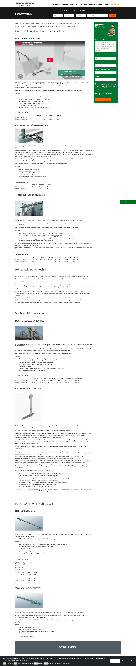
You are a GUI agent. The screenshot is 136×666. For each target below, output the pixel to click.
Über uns (65, 4)
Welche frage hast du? (102, 39)
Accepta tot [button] (115, 661)
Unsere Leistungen (95, 4)
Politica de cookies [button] (22, 660)
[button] (4, 663)
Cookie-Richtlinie (100, 95)
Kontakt (106, 4)
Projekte (73, 4)
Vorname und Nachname (103, 69)
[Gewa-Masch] (24, 3)
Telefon (97, 76)
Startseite (57, 4)
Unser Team (83, 4)
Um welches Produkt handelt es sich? (105, 55)
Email (97, 62)
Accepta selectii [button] (127, 661)
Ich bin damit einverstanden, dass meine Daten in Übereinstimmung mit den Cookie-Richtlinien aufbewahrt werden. (106, 87)
